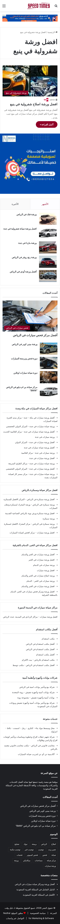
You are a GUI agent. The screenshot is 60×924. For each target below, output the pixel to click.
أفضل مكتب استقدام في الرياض (40, 644)
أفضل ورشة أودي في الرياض (23, 271)
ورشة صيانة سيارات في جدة (42, 426)
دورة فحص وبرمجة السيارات (24, 358)
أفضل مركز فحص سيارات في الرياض (35, 335)
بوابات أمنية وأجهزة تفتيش (42, 697)
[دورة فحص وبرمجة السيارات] (48, 363)
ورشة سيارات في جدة (45, 437)
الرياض (44, 844)
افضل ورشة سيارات (45, 532)
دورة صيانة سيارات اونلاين (25, 372)
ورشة (16, 860)
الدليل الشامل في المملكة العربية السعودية (35, 889)
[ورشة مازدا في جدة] (48, 247)
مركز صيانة (51, 860)
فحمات (19, 855)
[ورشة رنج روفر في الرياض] (48, 262)
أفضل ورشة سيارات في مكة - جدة (39, 417)
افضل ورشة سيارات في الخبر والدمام (38, 586)
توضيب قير (29, 849)
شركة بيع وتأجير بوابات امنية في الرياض (37, 687)
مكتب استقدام (48, 638)
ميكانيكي (26, 860)
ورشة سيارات (50, 866)
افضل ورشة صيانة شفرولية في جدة (20, 228)
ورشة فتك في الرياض (26, 214)
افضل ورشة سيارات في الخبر (42, 559)
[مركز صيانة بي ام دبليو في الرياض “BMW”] (48, 392)
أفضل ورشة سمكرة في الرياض (40, 499)
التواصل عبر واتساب (15, 918)
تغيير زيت (52, 849)
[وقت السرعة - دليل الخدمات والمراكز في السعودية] (39, 5)
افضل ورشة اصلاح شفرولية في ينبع (33, 104)
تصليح (17, 844)
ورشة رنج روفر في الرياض (24, 257)
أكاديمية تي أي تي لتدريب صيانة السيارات (36, 754)
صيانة (54, 855)
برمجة (34, 844)
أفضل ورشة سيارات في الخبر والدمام (38, 554)
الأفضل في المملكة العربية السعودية (39, 894)
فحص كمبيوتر (32, 855)
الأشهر (45, 204)
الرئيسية (52, 32)
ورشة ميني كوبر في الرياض (24, 344)
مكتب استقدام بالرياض (44, 660)
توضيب (41, 849)
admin (52, 100)
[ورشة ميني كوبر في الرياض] (48, 349)
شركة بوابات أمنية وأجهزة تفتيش (40, 692)
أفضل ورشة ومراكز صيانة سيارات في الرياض (35, 884)
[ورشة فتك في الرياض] (48, 219)
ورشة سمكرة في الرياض (43, 504)
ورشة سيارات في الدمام (44, 565)
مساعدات (38, 860)
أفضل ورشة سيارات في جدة (42, 442)
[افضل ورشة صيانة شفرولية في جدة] (48, 233)
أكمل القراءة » (46, 124)
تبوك (25, 844)
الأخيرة (15, 204)
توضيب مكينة (15, 849)
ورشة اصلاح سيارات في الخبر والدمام (38, 575)
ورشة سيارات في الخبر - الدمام (41, 581)
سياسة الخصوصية (37, 913)
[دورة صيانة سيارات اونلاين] (48, 377)
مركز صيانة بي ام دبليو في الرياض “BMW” (36, 826)
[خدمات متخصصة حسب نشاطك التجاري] (30, 18)
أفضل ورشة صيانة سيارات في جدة (39, 431)
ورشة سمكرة (49, 518)
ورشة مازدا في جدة (27, 243)
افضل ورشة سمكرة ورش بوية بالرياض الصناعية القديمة (30, 513)
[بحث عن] (56, 7)
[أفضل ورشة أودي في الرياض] (48, 276)
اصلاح (53, 844)
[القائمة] (4, 7)
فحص (44, 855)
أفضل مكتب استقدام (45, 654)
